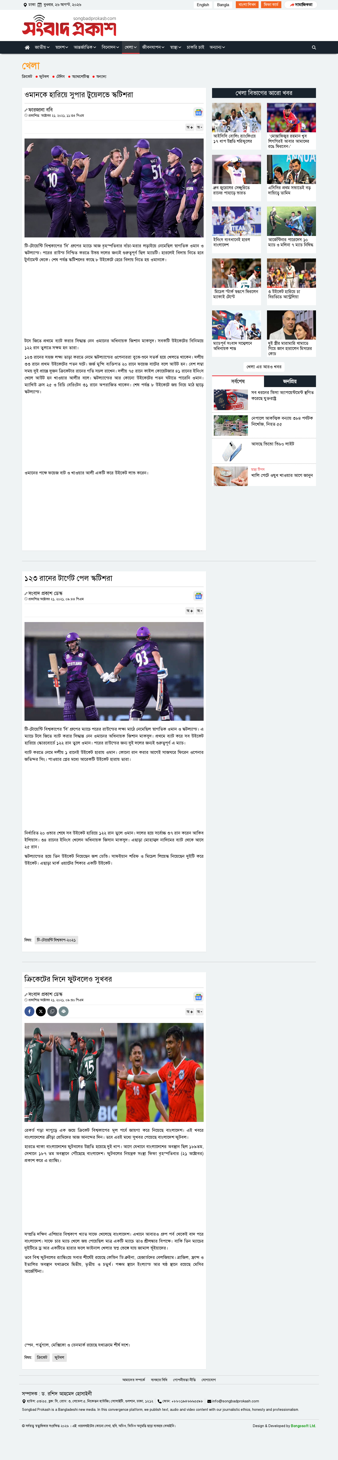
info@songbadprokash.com (235, 1401)
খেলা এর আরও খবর (264, 367)
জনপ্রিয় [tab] (290, 381)
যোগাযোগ (209, 1380)
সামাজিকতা (303, 4)
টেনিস (60, 76)
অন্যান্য (101, 76)
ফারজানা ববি (40, 110)
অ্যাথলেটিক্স (80, 76)
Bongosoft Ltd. (303, 1426)
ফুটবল (44, 76)
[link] (247, 4)
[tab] (238, 381)
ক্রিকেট (27, 76)
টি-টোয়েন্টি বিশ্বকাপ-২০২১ (56, 940)
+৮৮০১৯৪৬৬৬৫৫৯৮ (187, 1401)
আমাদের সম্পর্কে (133, 1380)
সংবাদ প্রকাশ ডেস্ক (45, 593)
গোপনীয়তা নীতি (184, 1380)
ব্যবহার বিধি (159, 1380)
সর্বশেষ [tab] (238, 381)
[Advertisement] (114, 300)
